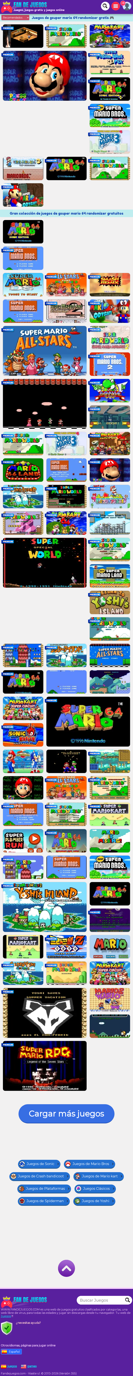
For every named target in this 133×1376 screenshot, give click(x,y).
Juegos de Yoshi (95, 1201)
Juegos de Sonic (40, 1164)
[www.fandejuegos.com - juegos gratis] (24, 1302)
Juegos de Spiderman (45, 1201)
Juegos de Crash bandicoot (41, 1176)
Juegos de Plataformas (45, 1188)
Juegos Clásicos (96, 1188)
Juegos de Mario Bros (91, 1164)
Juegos (6, 1316)
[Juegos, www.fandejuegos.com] (24, 7)
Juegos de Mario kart (100, 1176)
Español (14, 1351)
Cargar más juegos (66, 1114)
